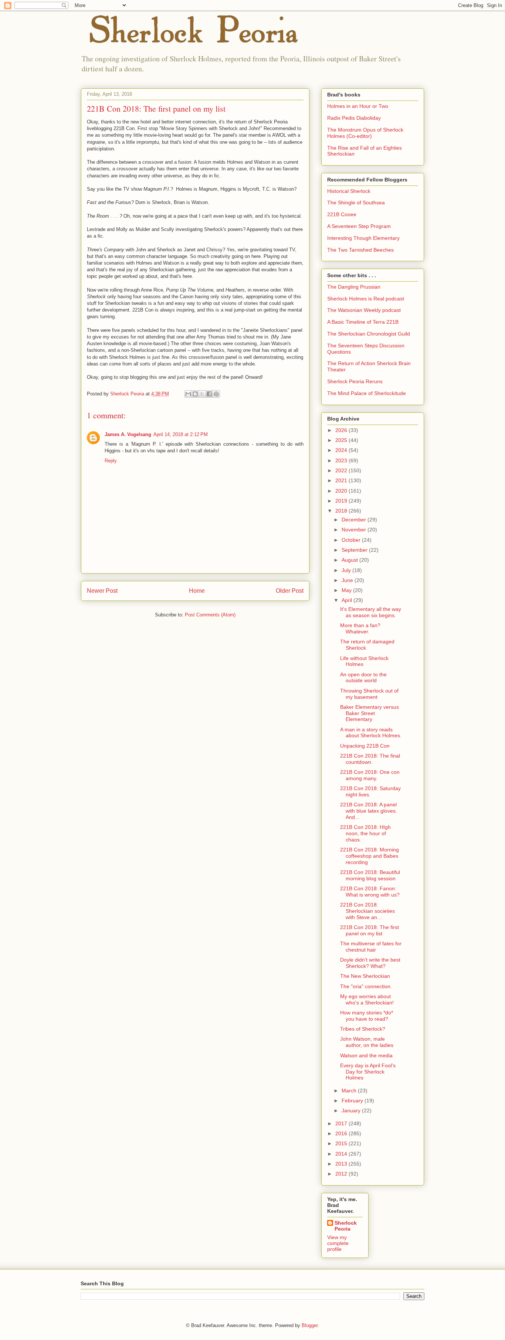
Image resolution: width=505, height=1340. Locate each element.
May (347, 590)
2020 (342, 491)
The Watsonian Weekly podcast (364, 310)
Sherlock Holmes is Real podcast (365, 299)
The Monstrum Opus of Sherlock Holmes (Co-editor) (365, 133)
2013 (342, 1164)
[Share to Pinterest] (216, 394)
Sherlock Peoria (346, 1226)
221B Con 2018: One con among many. (370, 775)
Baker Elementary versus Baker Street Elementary (369, 713)
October (352, 540)
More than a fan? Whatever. (360, 628)
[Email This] (188, 394)
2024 (342, 450)
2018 (342, 511)
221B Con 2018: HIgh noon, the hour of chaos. (365, 833)
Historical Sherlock (348, 191)
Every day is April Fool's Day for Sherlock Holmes (368, 1071)
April (347, 600)
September (355, 550)
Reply (111, 460)
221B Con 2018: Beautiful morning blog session (370, 875)
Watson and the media (366, 1055)
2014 (342, 1154)
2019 (342, 501)
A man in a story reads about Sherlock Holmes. (370, 733)
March (350, 1091)
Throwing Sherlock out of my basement (369, 694)
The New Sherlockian (365, 976)
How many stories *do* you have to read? (366, 1016)
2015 (342, 1143)
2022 (342, 470)
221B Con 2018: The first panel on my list (369, 930)
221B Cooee (341, 214)
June (348, 580)
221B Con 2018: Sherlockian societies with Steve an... (367, 911)
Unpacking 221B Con (365, 746)
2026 (342, 430)
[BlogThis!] (195, 394)
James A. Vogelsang (128, 434)
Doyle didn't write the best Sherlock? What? (370, 963)
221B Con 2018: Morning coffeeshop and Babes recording (369, 856)
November (354, 530)
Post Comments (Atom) (210, 615)
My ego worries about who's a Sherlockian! (367, 999)
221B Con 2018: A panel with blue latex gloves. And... (368, 811)
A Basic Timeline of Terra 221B (363, 322)
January (352, 1110)
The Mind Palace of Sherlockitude (366, 393)
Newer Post (102, 591)
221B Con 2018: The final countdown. (370, 759)
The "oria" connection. (366, 986)
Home (197, 591)
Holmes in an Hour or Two (357, 106)
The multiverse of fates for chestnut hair (370, 947)
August (350, 560)
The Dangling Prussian (353, 287)
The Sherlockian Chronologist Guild (368, 334)
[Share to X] (202, 394)
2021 (342, 480)
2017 (342, 1123)
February (353, 1100)
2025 (342, 440)
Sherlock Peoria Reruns (355, 381)
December (354, 520)
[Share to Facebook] (209, 394)
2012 (342, 1174)
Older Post (290, 591)
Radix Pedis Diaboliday (354, 118)
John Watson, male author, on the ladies (366, 1042)
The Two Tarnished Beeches (360, 250)
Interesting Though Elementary (363, 238)
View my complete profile (338, 1243)
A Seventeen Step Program (359, 226)
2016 (342, 1133)
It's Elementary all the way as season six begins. (370, 612)
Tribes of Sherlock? (362, 1029)
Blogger (310, 1325)
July (347, 570)
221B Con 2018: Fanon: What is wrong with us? (370, 891)
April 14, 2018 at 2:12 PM (180, 434)
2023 (342, 460)
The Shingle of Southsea (356, 202)
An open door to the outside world (363, 677)
